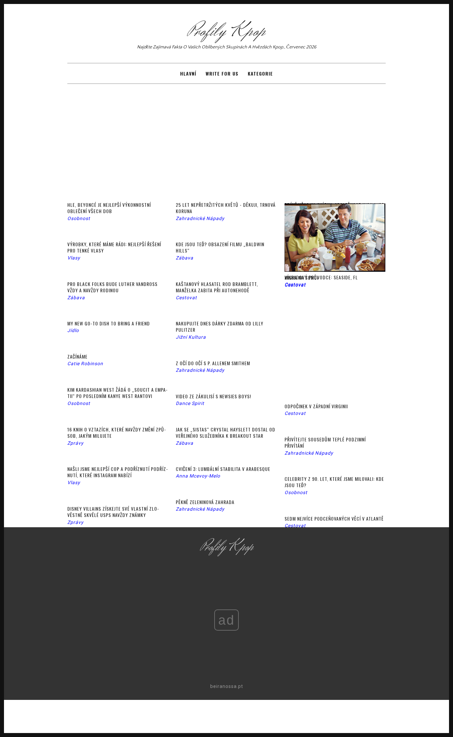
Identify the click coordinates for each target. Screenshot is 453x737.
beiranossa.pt (226, 686)
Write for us (222, 73)
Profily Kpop (226, 31)
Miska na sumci (301, 277)
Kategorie (260, 73)
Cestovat (295, 285)
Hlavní (188, 73)
